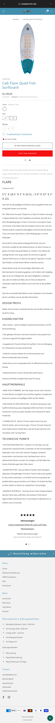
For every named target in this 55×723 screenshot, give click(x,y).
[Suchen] (51, 11)
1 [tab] (26, 544)
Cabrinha (6, 79)
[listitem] (27, 4)
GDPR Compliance (9, 577)
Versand (14, 97)
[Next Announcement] (50, 4)
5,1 (6, 118)
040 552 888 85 (7, 679)
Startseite (16, 19)
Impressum (6, 585)
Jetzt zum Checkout (27, 153)
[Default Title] (4, 108)
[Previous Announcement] (4, 4)
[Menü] (3, 11)
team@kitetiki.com (9, 674)
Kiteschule (6, 602)
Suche (4, 568)
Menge (5, 124)
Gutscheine (6, 598)
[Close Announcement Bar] (53, 554)
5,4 (13, 118)
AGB (4, 581)
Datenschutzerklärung (10, 572)
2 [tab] (28, 544)
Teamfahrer (6, 607)
